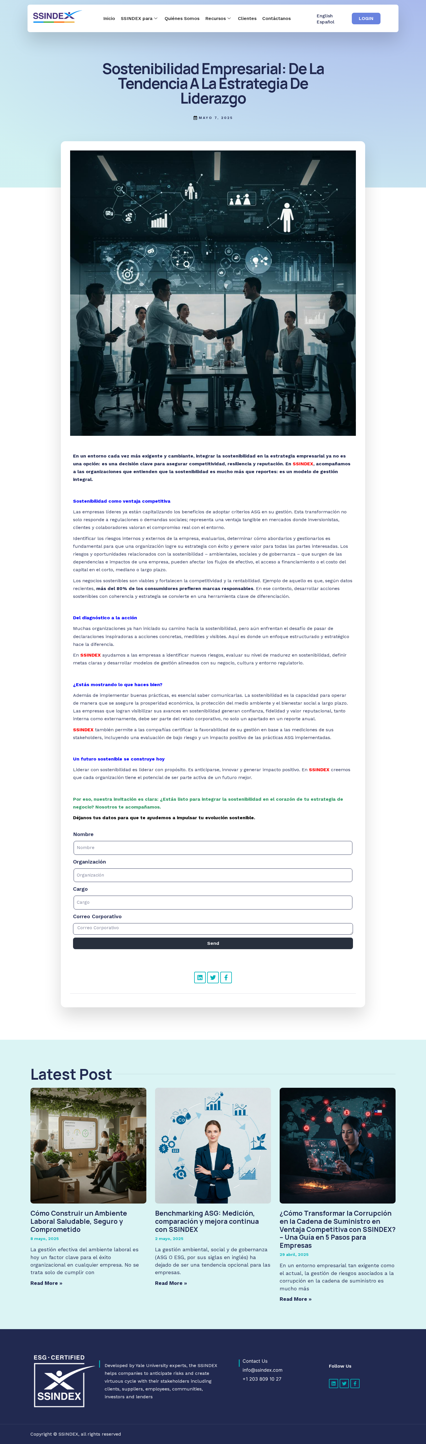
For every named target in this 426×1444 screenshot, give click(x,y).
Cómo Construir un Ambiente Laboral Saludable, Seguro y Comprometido (78, 1221)
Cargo (80, 889)
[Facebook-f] (226, 977)
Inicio (109, 18)
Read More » (46, 1283)
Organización (89, 862)
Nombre (83, 834)
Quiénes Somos (182, 18)
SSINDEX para (136, 18)
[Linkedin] (200, 977)
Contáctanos (276, 18)
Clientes (247, 18)
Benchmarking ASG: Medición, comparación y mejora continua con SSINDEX (207, 1221)
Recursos (215, 18)
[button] (366, 18)
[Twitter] (213, 977)
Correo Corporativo (97, 916)
